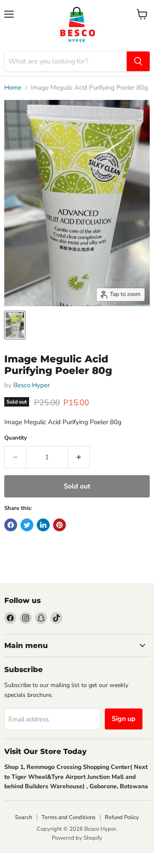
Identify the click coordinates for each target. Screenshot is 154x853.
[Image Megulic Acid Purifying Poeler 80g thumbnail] (15, 325)
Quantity (15, 438)
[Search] (138, 61)
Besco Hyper (31, 385)
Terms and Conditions (68, 817)
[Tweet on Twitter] (27, 524)
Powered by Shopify (77, 838)
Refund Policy (122, 817)
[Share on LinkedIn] (43, 524)
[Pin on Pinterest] (59, 524)
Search (23, 817)
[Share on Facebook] (10, 524)
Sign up (124, 718)
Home (12, 87)
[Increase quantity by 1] (79, 457)
